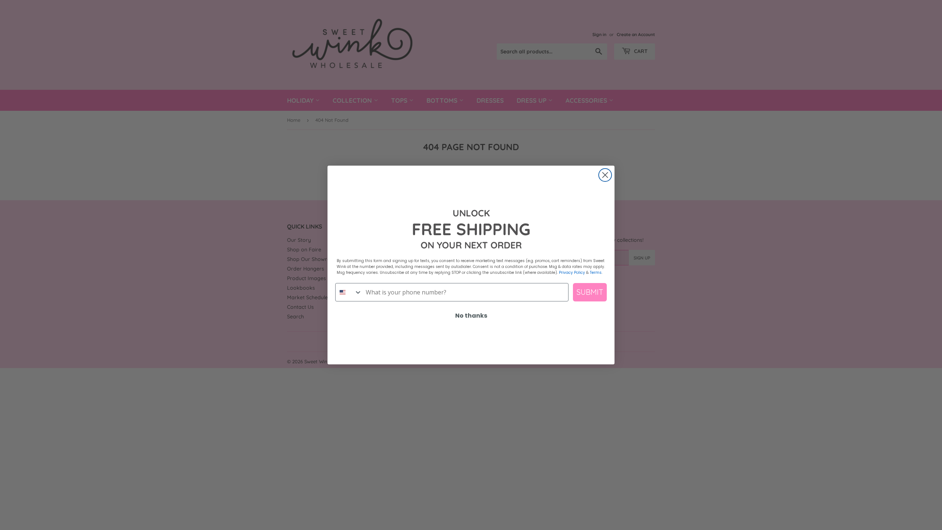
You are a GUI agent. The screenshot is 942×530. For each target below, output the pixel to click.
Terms (596, 272)
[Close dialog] (605, 175)
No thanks (471, 315)
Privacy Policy (572, 272)
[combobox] (349, 292)
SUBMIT (590, 292)
